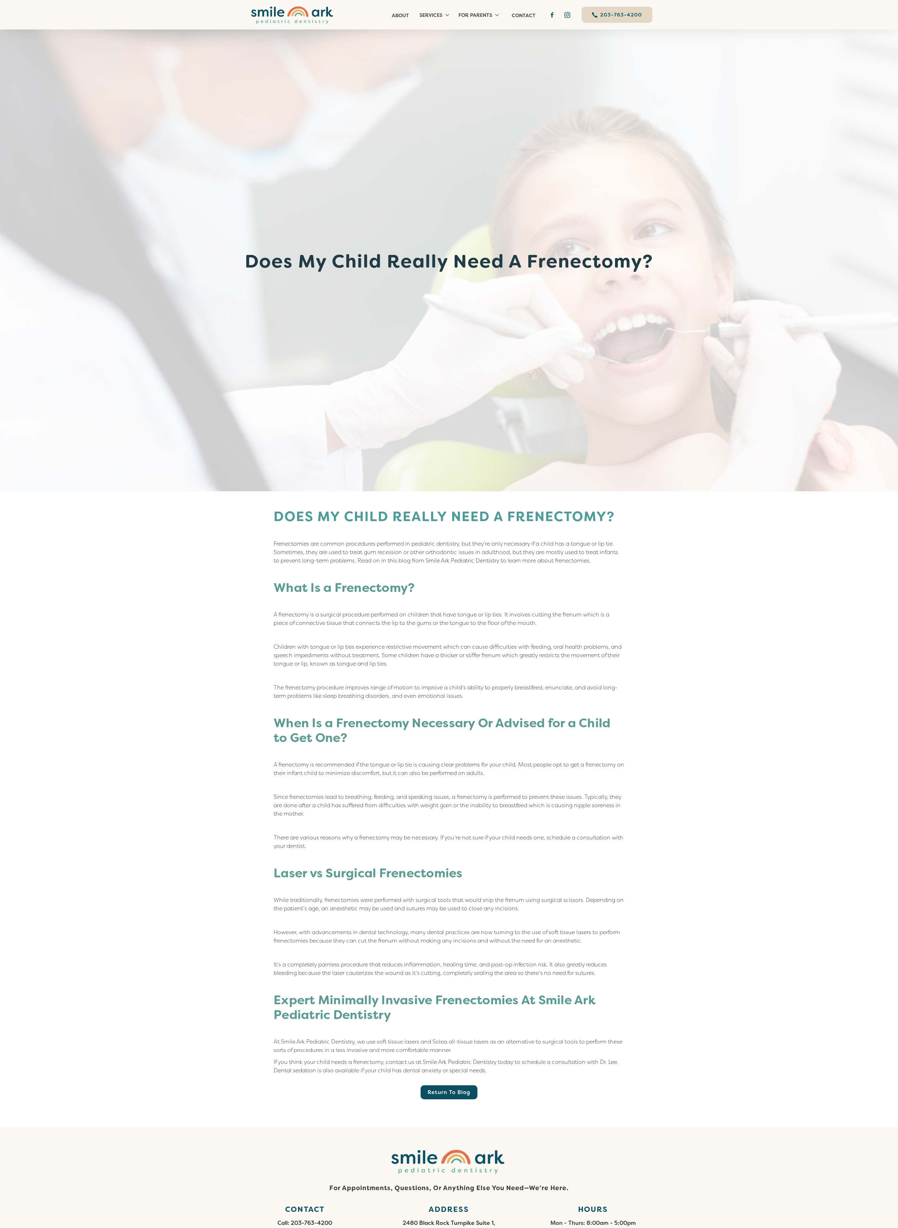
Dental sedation (295, 1070)
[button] (435, 14)
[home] (296, 14)
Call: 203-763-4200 (304, 1223)
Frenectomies (291, 543)
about (400, 15)
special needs (467, 1070)
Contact (524, 15)
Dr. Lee (608, 1062)
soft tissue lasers (570, 932)
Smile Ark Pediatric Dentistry (462, 560)
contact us (400, 1062)
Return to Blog (449, 1092)
